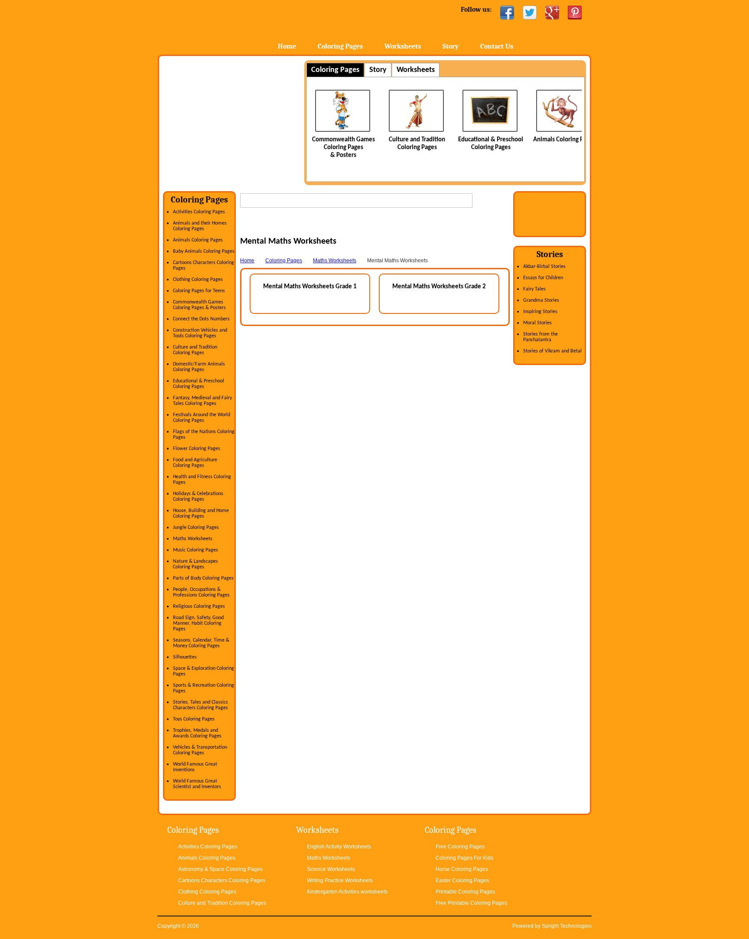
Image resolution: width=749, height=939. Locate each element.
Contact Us (496, 46)
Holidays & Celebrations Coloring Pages (198, 496)
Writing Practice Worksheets (340, 880)
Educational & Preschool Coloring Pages (198, 383)
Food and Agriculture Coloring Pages (195, 462)
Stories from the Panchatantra (540, 337)
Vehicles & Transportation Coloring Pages (200, 750)
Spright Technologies (567, 926)
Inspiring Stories (540, 311)
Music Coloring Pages (195, 550)
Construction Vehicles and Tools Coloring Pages (200, 333)
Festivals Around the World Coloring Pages (201, 417)
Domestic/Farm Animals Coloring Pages (199, 367)
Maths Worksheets (192, 538)
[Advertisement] (236, 121)
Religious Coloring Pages (199, 606)
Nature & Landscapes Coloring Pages (195, 564)
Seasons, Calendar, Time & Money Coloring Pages (201, 643)
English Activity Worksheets (339, 847)
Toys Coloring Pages (194, 719)
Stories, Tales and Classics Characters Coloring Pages (200, 705)
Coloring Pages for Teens (199, 290)
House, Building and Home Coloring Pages (201, 513)
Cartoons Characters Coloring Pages (221, 880)
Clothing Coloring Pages (198, 279)
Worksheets (402, 46)
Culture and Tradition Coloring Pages (195, 350)
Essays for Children (543, 277)
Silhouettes (185, 657)
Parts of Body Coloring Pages (203, 578)
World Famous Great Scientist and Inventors (197, 784)
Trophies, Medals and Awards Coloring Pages (197, 733)
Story (451, 46)
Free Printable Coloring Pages (471, 903)
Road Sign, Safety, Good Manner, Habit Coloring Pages (198, 623)
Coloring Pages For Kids (464, 858)
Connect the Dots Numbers (201, 319)
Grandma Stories (541, 300)
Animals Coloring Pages (564, 140)
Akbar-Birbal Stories (544, 266)
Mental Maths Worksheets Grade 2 (439, 287)
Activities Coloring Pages (199, 212)
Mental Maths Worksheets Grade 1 (310, 287)
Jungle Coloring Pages (196, 527)
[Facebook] (507, 13)
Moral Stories (537, 323)
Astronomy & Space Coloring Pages (220, 869)
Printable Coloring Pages (465, 892)
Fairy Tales (534, 289)
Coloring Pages (340, 46)
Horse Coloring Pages (462, 869)
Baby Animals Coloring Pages (203, 251)
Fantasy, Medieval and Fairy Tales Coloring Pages (202, 400)
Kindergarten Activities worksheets (347, 892)
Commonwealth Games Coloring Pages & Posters (343, 148)
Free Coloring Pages (460, 847)
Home (226, 25)
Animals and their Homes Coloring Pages (200, 226)
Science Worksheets (331, 869)
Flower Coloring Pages (196, 448)
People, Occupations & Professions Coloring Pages (201, 592)
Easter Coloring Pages (462, 880)
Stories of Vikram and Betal (552, 351)
